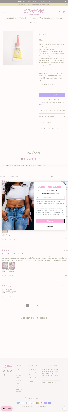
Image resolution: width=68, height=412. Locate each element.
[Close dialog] (64, 183)
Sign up (50, 221)
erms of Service (60, 216)
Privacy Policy (50, 216)
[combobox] (38, 197)
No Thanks (50, 226)
